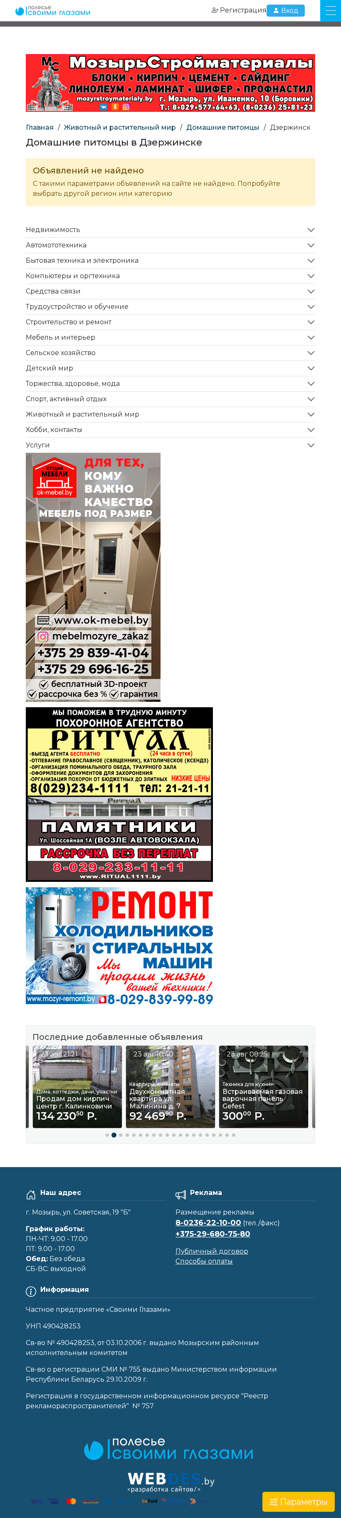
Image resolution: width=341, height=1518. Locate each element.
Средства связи (53, 291)
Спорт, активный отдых (66, 399)
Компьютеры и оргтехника (73, 276)
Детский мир (49, 368)
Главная (40, 127)
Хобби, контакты (54, 430)
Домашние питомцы (222, 127)
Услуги (38, 445)
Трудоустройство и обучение (77, 307)
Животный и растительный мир (120, 127)
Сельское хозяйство (61, 353)
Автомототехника (56, 245)
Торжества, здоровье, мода (73, 384)
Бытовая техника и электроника (82, 260)
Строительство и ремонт (68, 322)
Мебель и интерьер (60, 337)
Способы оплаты (204, 1261)
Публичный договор (211, 1251)
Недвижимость (53, 230)
